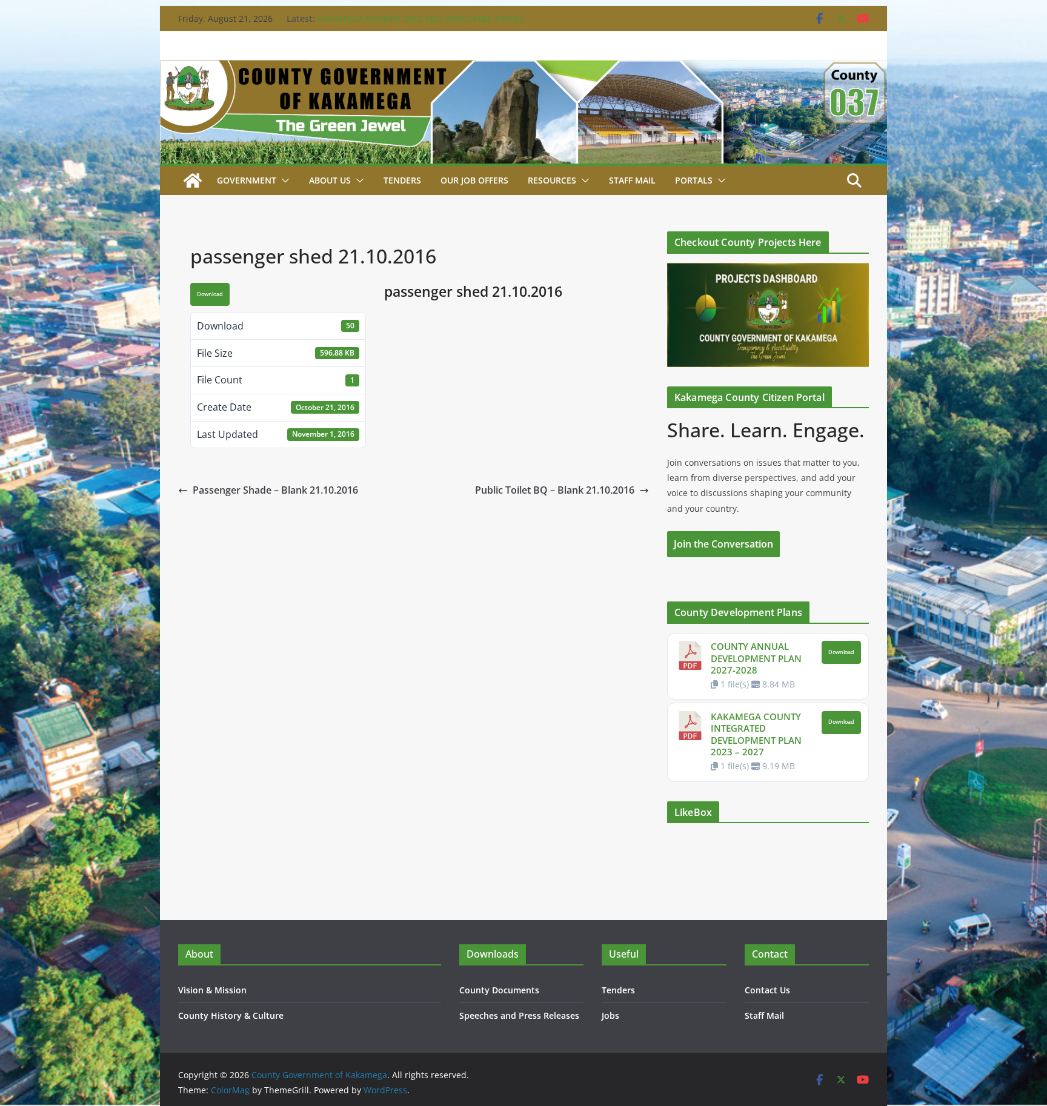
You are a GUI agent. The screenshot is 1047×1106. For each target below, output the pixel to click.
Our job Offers (474, 180)
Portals (694, 180)
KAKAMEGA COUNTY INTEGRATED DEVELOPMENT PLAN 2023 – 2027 (756, 734)
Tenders (402, 180)
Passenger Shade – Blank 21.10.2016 (275, 490)
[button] (283, 180)
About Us (330, 180)
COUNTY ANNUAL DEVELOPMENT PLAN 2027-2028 (756, 658)
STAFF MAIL (632, 180)
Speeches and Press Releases (519, 1015)
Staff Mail (764, 1015)
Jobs (610, 1015)
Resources (552, 180)
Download (210, 294)
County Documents (499, 990)
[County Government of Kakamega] (523, 68)
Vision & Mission (212, 990)
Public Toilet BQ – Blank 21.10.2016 (554, 490)
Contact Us (767, 990)
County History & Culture (231, 1015)
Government (246, 180)
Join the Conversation (723, 544)
